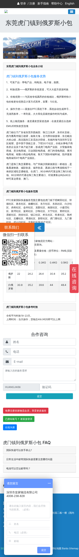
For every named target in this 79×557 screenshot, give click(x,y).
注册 (32, 3)
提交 (39, 396)
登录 (23, 3)
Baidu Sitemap (70, 548)
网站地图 (56, 548)
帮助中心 (57, 3)
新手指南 (43, 3)
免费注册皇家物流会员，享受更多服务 (25, 410)
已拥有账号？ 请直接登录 (18, 418)
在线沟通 (10, 427)
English (69, 3)
